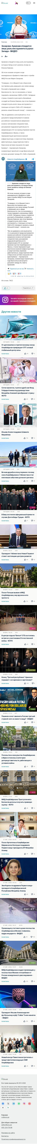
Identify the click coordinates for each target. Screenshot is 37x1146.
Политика (5, 353)
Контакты (5, 1136)
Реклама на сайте (8, 1133)
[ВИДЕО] (18, 699)
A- (2, 56)
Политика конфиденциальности (13, 1139)
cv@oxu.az (5, 1117)
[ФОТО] (18, 370)
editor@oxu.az (6, 1125)
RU (28, 3)
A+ (6, 56)
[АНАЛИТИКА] (18, 660)
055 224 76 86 (6, 1127)
